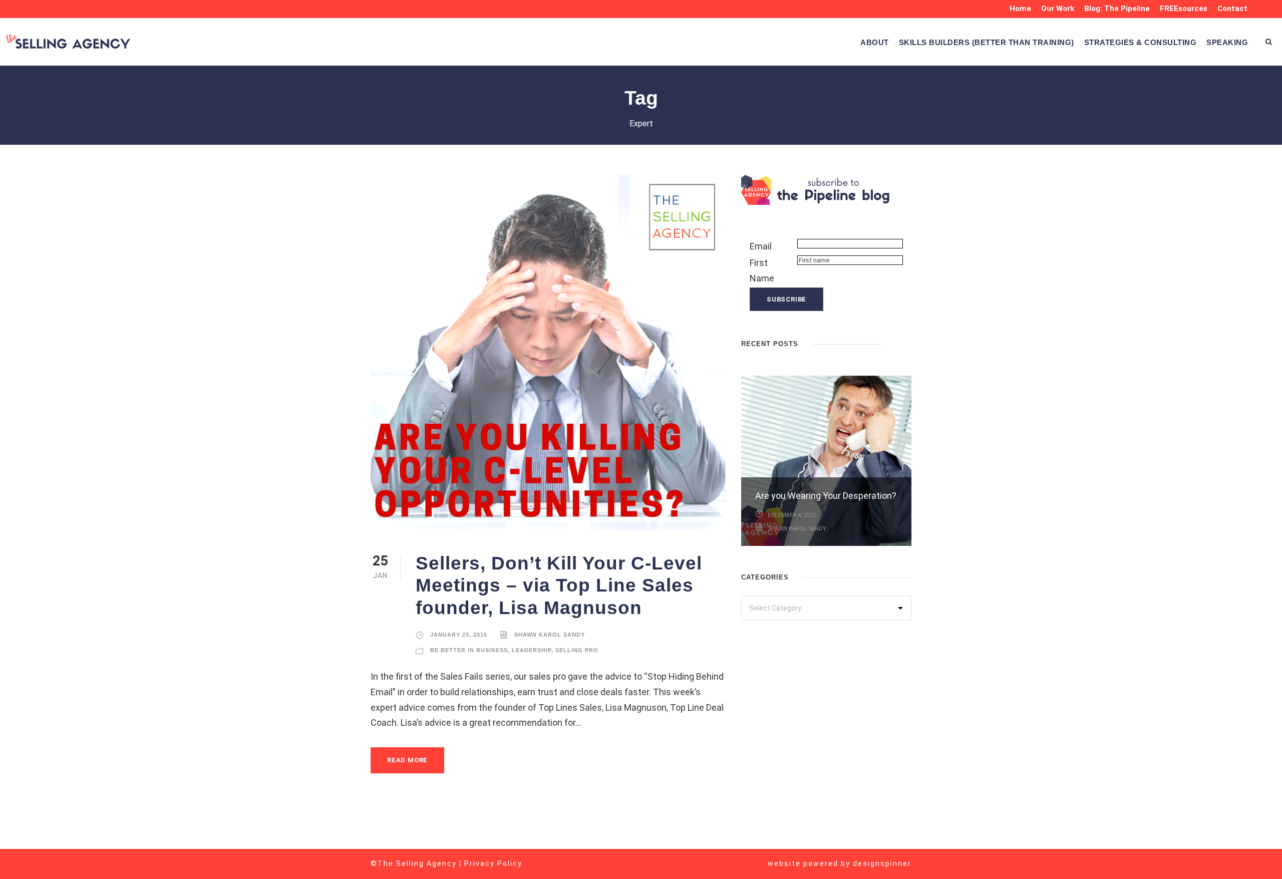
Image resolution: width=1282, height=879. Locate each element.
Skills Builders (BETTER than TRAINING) (986, 42)
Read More (407, 760)
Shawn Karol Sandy (549, 635)
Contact (1232, 8)
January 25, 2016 (458, 635)
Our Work (1057, 8)
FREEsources (1183, 8)
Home (1020, 8)
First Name (762, 270)
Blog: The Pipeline (1117, 8)
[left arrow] (896, 343)
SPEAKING (1227, 42)
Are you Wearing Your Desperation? (825, 495)
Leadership (531, 650)
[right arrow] (906, 343)
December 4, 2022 (792, 514)
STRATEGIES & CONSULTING (1140, 42)
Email (761, 246)
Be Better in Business (469, 650)
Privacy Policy (493, 863)
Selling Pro (576, 650)
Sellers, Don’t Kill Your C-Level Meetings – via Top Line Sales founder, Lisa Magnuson (559, 585)
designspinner (882, 863)
